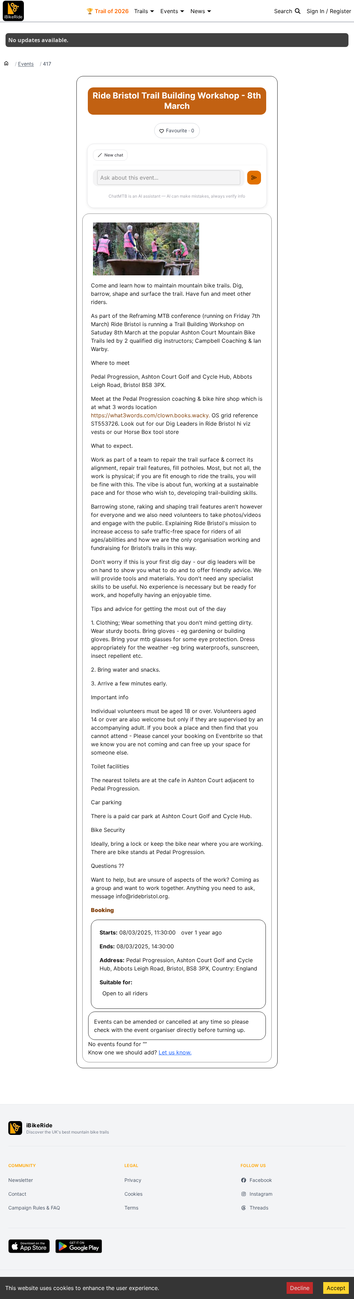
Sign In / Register (329, 11)
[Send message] (254, 177)
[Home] (6, 63)
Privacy (132, 1180)
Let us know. (175, 1052)
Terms (131, 1208)
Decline (299, 1287)
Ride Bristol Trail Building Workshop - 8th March (177, 101)
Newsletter (20, 1180)
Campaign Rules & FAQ (34, 1208)
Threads (259, 1208)
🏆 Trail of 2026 (107, 11)
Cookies (133, 1194)
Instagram (261, 1194)
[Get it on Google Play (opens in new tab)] (78, 1246)
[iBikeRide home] (15, 1128)
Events (169, 11)
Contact (17, 1194)
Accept (336, 1287)
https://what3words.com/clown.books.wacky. (151, 415)
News (197, 11)
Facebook (261, 1180)
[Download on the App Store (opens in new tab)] (29, 1246)
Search (283, 11)
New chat (113, 155)
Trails (141, 11)
